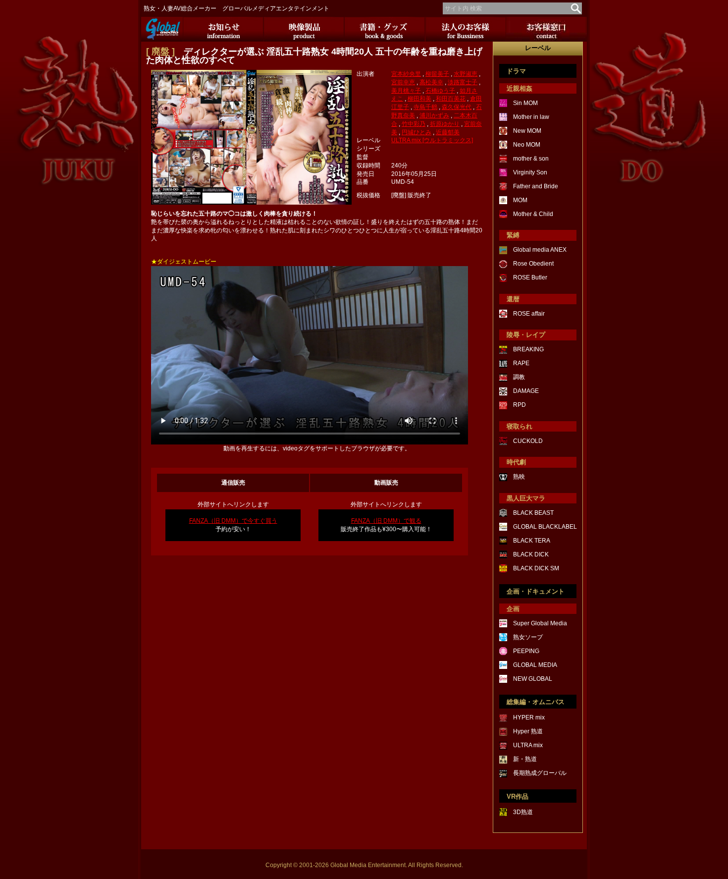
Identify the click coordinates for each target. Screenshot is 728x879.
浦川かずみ (434, 115)
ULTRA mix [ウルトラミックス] (432, 140)
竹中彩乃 (413, 123)
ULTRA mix (528, 745)
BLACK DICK (531, 554)
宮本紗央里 (406, 73)
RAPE (521, 363)
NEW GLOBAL (532, 678)
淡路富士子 (462, 82)
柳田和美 (419, 98)
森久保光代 (456, 107)
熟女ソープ (528, 637)
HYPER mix (529, 717)
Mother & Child (533, 214)
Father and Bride (535, 186)
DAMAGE (526, 390)
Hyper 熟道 (528, 731)
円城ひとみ (416, 132)
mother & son (531, 158)
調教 (519, 377)
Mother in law (531, 116)
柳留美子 (437, 73)
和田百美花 (451, 98)
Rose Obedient (533, 263)
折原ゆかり (445, 123)
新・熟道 (525, 759)
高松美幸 (431, 82)
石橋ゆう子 (440, 90)
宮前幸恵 (403, 82)
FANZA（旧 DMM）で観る (386, 520)
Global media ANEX (540, 249)
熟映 (519, 476)
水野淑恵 (465, 73)
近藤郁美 (448, 132)
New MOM (527, 130)
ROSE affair (529, 313)
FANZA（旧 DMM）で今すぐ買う (233, 520)
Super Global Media (540, 623)
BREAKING (528, 349)
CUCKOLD (528, 441)
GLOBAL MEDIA (535, 664)
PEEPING (526, 651)
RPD (519, 404)
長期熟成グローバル (540, 772)
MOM (520, 200)
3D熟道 (523, 812)
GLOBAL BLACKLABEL (545, 526)
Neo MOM (526, 144)
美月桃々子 (406, 90)
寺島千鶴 (425, 107)
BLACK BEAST (533, 512)
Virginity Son (530, 172)
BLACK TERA (531, 540)
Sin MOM (525, 103)
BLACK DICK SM (536, 568)
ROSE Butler (530, 277)
